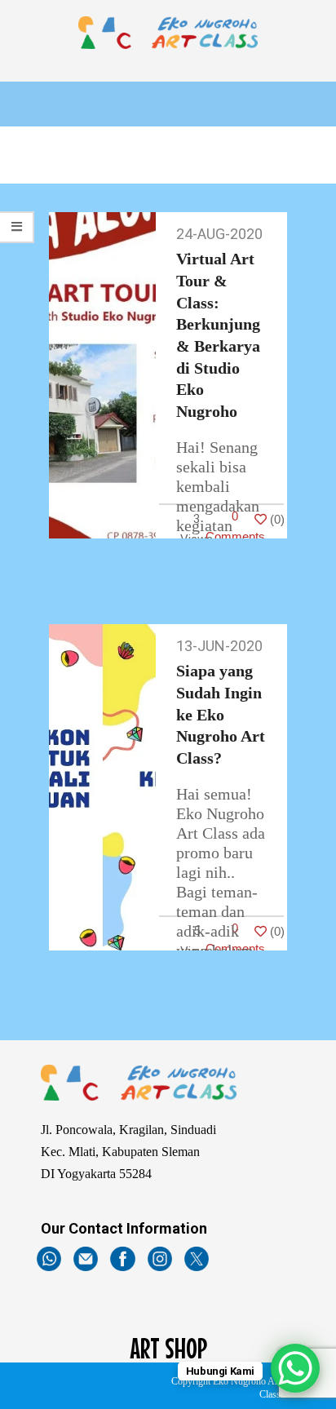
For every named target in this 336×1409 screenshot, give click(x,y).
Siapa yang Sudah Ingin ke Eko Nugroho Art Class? (220, 714)
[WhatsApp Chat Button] (295, 1368)
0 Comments (235, 526)
